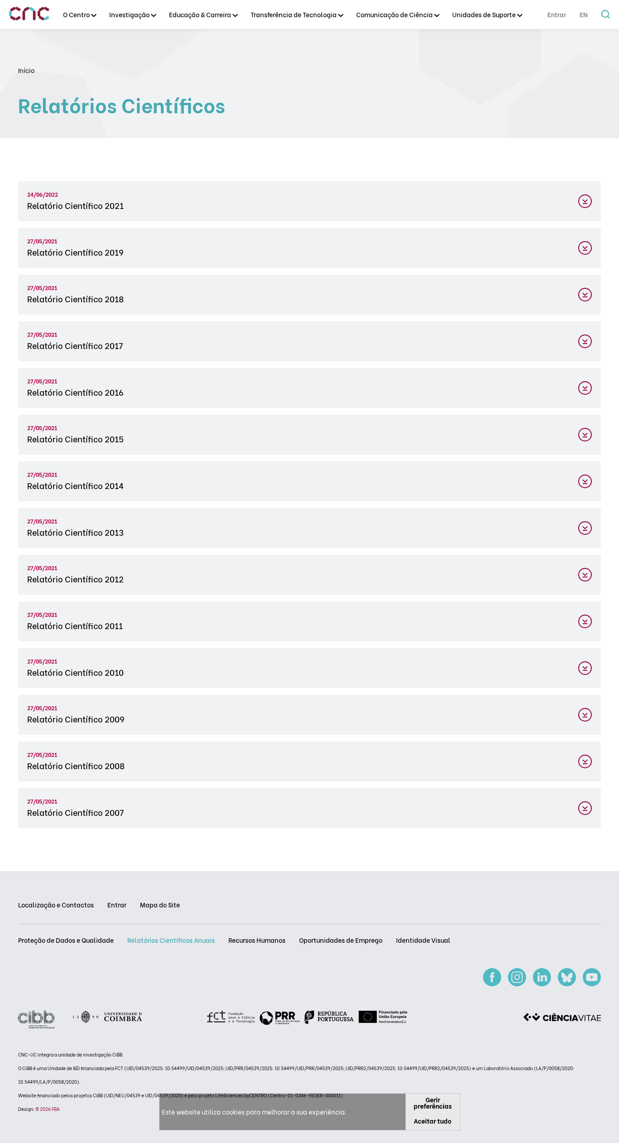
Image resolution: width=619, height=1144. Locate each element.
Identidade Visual (423, 940)
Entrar (556, 14)
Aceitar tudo (432, 1120)
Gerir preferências (433, 1102)
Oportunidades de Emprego (340, 940)
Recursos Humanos (256, 940)
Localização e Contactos (56, 904)
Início (26, 70)
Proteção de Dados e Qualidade (66, 940)
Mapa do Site (160, 904)
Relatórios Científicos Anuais (171, 940)
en (584, 14)
